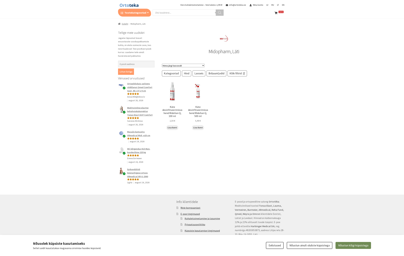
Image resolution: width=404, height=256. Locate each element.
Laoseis (198, 73)
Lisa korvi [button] (172, 127)
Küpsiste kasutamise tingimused (202, 230)
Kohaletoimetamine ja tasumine (202, 218)
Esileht (125, 23)
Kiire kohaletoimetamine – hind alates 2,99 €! (201, 4)
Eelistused (275, 245)
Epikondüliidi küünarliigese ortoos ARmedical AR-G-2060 (137, 173)
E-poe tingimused (190, 213)
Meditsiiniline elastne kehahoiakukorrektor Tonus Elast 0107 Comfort (140, 111)
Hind (186, 73)
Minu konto (258, 4)
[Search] (220, 12)
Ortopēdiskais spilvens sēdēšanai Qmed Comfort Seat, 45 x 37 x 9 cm (139, 87)
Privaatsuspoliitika (195, 224)
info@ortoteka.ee (237, 4)
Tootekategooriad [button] (135, 12)
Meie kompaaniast (190, 207)
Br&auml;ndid (216, 73)
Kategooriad (171, 73)
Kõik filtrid (235, 73)
